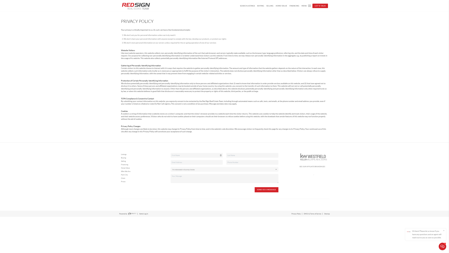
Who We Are (125, 171)
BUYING (260, 6)
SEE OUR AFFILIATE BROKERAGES (312, 166)
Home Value (125, 168)
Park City (124, 175)
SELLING (269, 6)
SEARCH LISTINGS (247, 6)
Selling (123, 161)
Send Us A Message (266, 190)
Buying (123, 158)
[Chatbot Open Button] (442, 246)
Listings (124, 154)
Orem (123, 178)
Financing (124, 165)
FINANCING (294, 6)
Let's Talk (320, 6)
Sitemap (327, 214)
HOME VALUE (281, 6)
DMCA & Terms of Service (312, 214)
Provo (123, 181)
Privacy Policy (296, 214)
